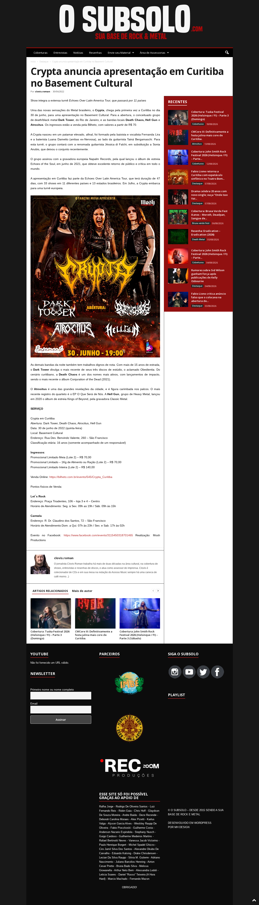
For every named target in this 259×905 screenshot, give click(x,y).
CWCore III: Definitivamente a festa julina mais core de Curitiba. (93, 635)
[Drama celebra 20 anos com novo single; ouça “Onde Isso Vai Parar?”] (178, 197)
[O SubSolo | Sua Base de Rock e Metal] (129, 22)
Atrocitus (197, 143)
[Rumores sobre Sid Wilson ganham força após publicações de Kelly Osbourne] (178, 276)
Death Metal (198, 239)
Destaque (43, 61)
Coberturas (41, 52)
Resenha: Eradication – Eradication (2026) (205, 232)
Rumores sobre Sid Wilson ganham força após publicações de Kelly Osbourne (207, 275)
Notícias (78, 52)
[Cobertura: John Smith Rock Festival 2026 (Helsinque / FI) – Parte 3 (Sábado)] (140, 613)
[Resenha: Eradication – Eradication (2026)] (178, 236)
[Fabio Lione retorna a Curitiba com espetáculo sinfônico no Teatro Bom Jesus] (178, 177)
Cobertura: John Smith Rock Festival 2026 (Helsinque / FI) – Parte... (209, 155)
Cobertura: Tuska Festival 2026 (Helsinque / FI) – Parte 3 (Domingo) (50, 635)
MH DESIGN (181, 827)
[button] (226, 52)
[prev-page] (153, 591)
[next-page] (158, 591)
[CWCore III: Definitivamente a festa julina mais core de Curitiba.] (95, 613)
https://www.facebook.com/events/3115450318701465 (98, 535)
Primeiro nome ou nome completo (52, 689)
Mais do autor (82, 591)
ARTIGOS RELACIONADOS (50, 591)
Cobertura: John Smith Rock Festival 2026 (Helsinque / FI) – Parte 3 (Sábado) (139, 635)
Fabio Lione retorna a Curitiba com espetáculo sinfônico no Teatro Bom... (207, 174)
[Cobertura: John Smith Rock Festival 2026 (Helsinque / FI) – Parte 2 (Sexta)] (178, 256)
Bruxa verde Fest (200, 223)
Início (33, 61)
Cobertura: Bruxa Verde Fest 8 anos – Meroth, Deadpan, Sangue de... (209, 214)
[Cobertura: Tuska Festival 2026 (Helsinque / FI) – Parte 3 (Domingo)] (51, 613)
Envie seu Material (119, 52)
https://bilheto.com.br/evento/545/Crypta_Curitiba (80, 477)
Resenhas (95, 52)
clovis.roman (42, 91)
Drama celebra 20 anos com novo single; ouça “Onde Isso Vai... (209, 194)
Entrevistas (60, 52)
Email (33, 703)
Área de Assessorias (152, 52)
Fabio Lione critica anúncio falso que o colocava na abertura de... (208, 297)
